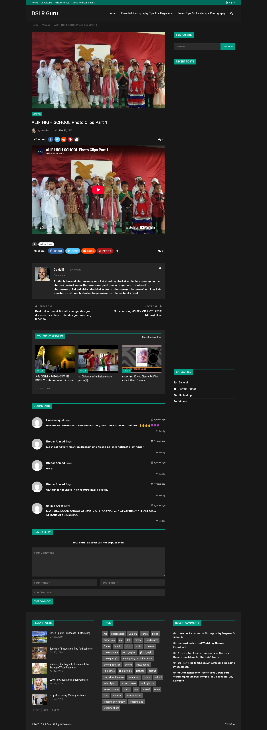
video (157, 689)
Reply (161, 431)
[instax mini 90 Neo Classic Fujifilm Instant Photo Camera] (141, 359)
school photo (110, 683)
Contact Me (46, 2)
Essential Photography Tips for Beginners (146, 13)
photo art (150, 646)
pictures (140, 671)
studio (127, 689)
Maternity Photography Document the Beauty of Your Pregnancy (69, 666)
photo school (142, 665)
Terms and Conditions (83, 2)
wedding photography (114, 702)
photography (146, 652)
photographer (129, 652)
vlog (106, 695)
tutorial (146, 689)
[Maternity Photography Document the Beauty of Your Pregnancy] (39, 668)
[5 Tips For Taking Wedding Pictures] (39, 699)
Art (105, 634)
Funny (107, 646)
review (147, 677)
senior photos (147, 683)
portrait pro (133, 677)
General (183, 382)
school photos (46, 244)
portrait (152, 671)
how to (117, 646)
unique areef (54, 505)
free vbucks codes (188, 633)
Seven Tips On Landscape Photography (202, 13)
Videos (37, 114)
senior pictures (111, 689)
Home (35, 2)
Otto (180, 653)
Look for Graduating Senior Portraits (69, 679)
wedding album (133, 695)
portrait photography (114, 677)
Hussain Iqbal (55, 420)
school (158, 677)
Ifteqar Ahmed (55, 441)
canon (144, 634)
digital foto (109, 640)
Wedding (117, 695)
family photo (152, 640)
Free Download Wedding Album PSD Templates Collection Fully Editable (203, 676)
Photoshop (185, 395)
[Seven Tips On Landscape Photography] (39, 637)
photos (128, 665)
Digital (155, 634)
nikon (128, 646)
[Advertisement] (204, 215)
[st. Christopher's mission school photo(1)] (98, 359)
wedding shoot (111, 708)
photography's (111, 658)
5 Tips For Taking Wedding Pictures (68, 695)
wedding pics (136, 702)
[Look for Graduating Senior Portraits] (39, 684)
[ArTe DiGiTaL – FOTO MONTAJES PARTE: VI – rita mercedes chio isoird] (55, 359)
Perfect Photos (187, 388)
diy (120, 640)
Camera (133, 634)
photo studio (125, 671)
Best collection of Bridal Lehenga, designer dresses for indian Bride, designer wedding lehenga (63, 315)
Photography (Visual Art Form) (138, 658)
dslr (128, 640)
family (138, 640)
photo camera (111, 652)
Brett (180, 663)
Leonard (182, 643)
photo (138, 646)
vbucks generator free (191, 672)
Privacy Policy (62, 2)
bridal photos (117, 634)
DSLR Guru (45, 13)
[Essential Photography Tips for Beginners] (39, 653)
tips (136, 689)
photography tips (112, 665)
